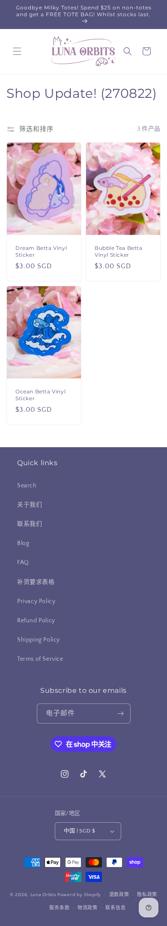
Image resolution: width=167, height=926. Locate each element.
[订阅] (120, 713)
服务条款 (59, 908)
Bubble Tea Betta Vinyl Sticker (119, 251)
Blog (23, 543)
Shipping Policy (38, 639)
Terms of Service (40, 659)
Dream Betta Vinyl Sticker (41, 251)
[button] (17, 51)
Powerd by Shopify (79, 894)
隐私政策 (147, 894)
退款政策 (119, 894)
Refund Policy (36, 620)
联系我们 (29, 524)
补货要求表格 (36, 582)
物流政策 (88, 908)
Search (27, 485)
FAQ (23, 562)
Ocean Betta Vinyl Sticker (40, 395)
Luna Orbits (43, 894)
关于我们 (29, 504)
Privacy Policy (36, 601)
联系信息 (115, 908)
